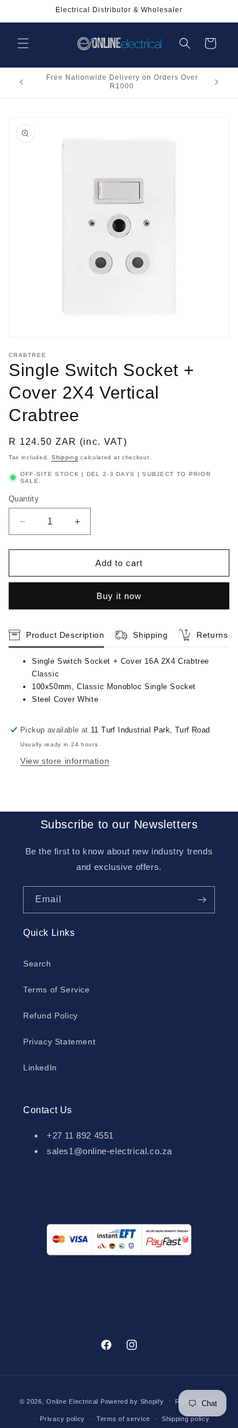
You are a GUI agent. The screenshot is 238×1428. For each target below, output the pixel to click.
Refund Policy (50, 1015)
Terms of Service (56, 989)
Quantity (24, 498)
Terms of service (123, 1418)
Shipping (65, 457)
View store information (64, 760)
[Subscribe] (201, 899)
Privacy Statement (59, 1041)
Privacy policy (62, 1418)
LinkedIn (40, 1067)
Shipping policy (186, 1418)
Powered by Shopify (132, 1400)
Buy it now (119, 596)
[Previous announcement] (21, 82)
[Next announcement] (216, 82)
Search (37, 963)
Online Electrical (72, 1400)
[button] (23, 43)
